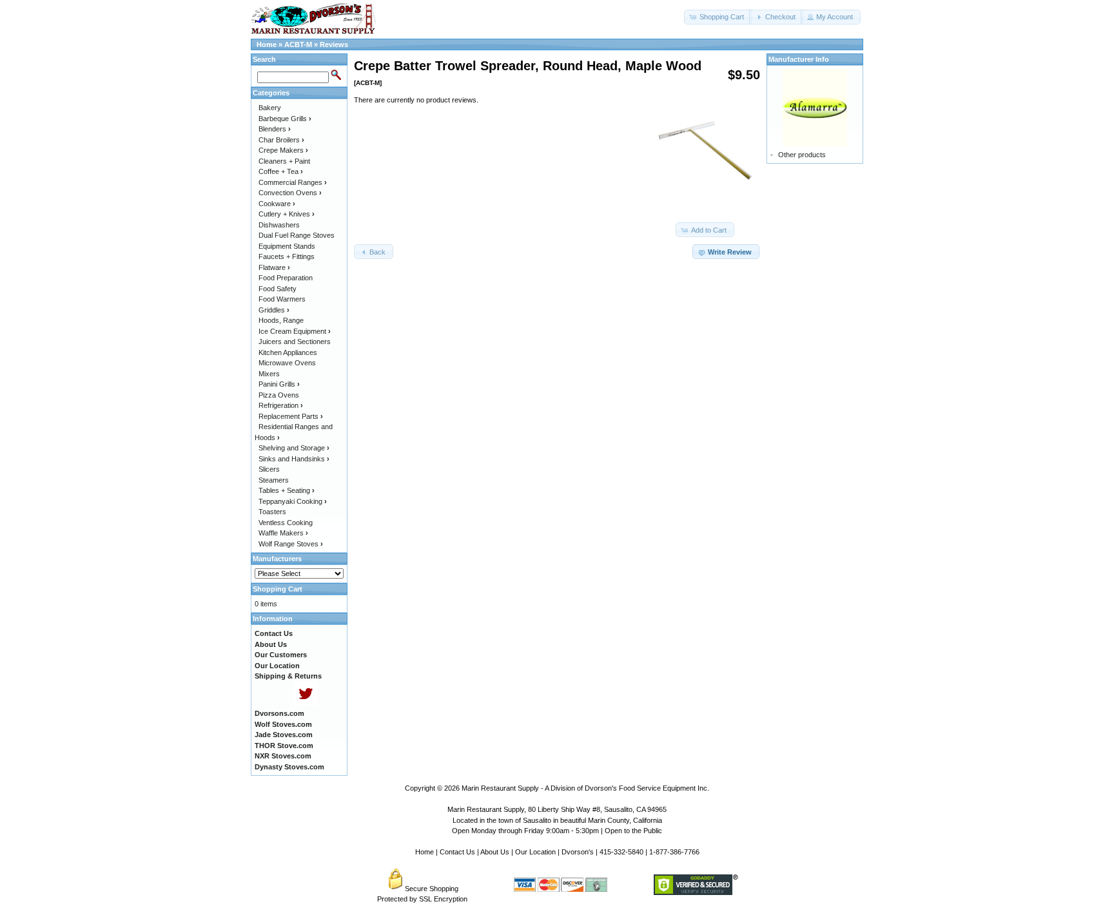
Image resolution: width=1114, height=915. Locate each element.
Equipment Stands (287, 246)
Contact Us (457, 852)
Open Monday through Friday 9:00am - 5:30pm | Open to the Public (557, 830)
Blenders (275, 129)
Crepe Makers (283, 150)
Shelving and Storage (294, 448)
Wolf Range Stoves (291, 544)
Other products (802, 155)
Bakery (270, 107)
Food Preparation (286, 278)
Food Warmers (282, 299)
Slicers (269, 469)
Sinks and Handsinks (294, 459)
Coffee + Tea (281, 171)
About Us (494, 852)
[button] (718, 17)
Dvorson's (578, 852)
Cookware (277, 203)
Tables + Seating (287, 490)
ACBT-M (298, 44)
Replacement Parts (291, 416)
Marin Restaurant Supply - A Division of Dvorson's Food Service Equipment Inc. (585, 788)
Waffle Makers (283, 533)
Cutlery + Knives (287, 214)
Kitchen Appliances (288, 352)
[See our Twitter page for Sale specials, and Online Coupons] (305, 703)
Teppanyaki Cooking (293, 501)
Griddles (274, 310)
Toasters (272, 511)
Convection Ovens (290, 193)
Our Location (535, 852)
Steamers (274, 480)
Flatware (274, 267)
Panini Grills (279, 384)
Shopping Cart (277, 589)
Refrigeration (281, 405)
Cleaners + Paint (284, 161)
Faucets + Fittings (287, 256)
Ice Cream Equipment (295, 331)
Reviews (334, 44)
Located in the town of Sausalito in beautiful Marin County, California (557, 820)
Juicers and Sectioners (295, 341)
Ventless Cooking (286, 522)
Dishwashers (279, 225)
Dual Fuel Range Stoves (297, 235)
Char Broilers (281, 140)
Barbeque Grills (285, 118)
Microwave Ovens (287, 363)
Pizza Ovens (279, 395)
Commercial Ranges (293, 182)
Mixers (269, 374)
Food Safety (278, 289)
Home (267, 44)
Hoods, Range (281, 320)
